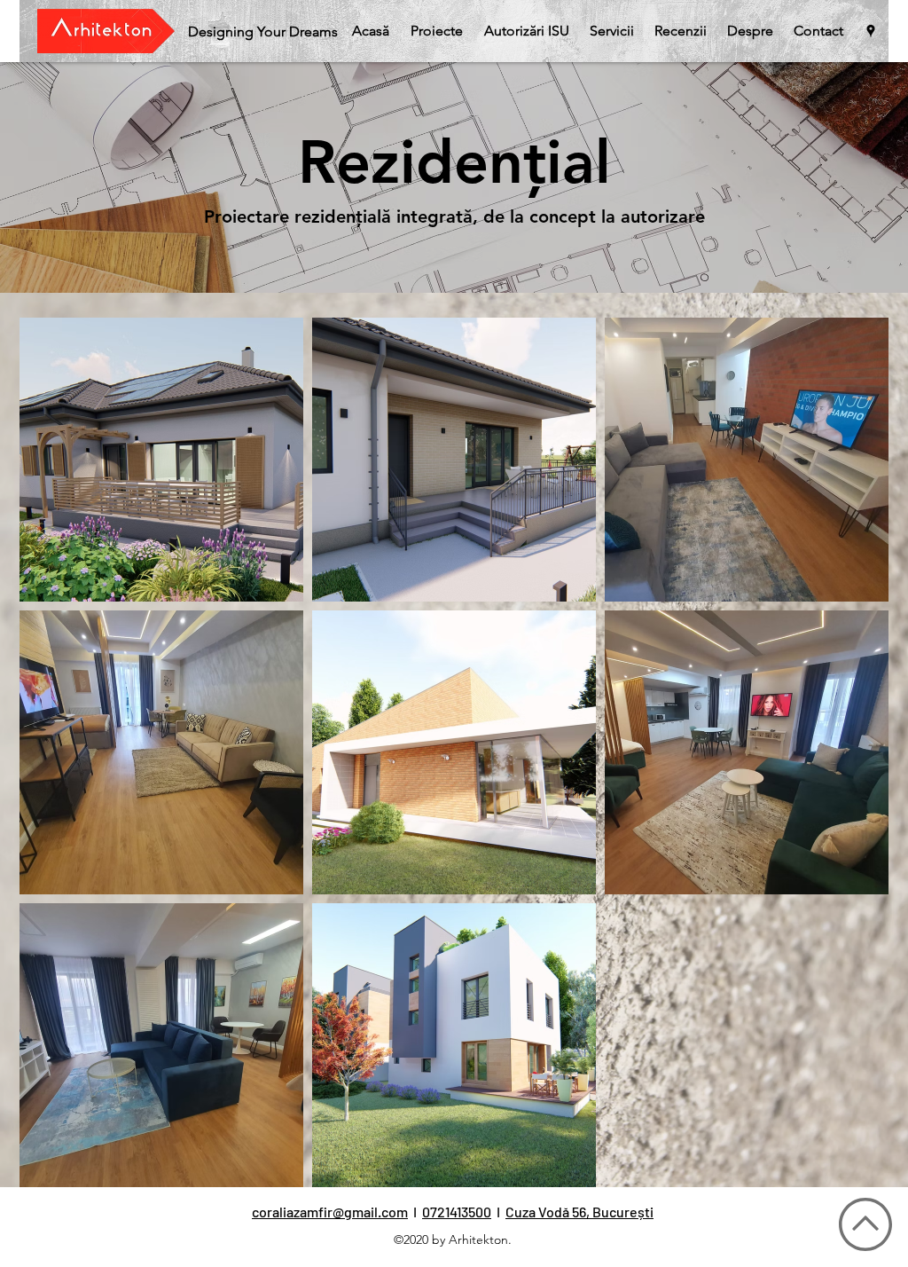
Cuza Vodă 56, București (579, 1211)
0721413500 (456, 1211)
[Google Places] (871, 31)
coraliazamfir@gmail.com (330, 1211)
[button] (437, 31)
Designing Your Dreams (263, 31)
